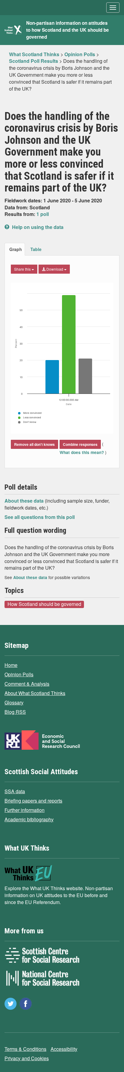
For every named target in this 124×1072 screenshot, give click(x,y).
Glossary (14, 702)
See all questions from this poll (40, 516)
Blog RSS (15, 711)
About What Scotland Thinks (35, 693)
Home (11, 665)
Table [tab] (36, 249)
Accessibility (64, 1048)
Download (54, 269)
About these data (25, 500)
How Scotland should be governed (44, 604)
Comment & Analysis (27, 683)
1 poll (42, 214)
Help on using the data (37, 227)
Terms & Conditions (25, 1048)
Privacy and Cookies (27, 1058)
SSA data (15, 791)
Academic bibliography (29, 819)
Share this (23, 269)
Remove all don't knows (34, 444)
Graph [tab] (15, 249)
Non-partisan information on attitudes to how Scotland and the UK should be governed (67, 30)
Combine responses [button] (80, 444)
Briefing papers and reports (33, 800)
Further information (25, 809)
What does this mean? (82, 452)
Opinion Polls (19, 674)
